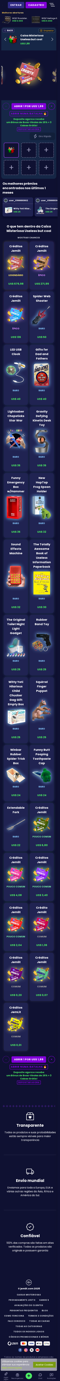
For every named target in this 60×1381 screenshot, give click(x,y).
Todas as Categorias (29, 1326)
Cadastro (36, 5)
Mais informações (12, 1367)
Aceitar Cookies (44, 1364)
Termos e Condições (41, 1315)
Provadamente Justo (22, 1300)
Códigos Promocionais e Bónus (29, 1337)
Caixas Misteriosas (29, 1294)
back (10, 30)
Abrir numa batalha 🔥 (29, 113)
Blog (45, 1310)
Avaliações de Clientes (28, 1305)
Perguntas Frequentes (24, 1310)
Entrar (16, 5)
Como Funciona (14, 1315)
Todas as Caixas (39, 1321)
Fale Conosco (16, 1321)
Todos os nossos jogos (28, 1331)
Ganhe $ (44, 1300)
